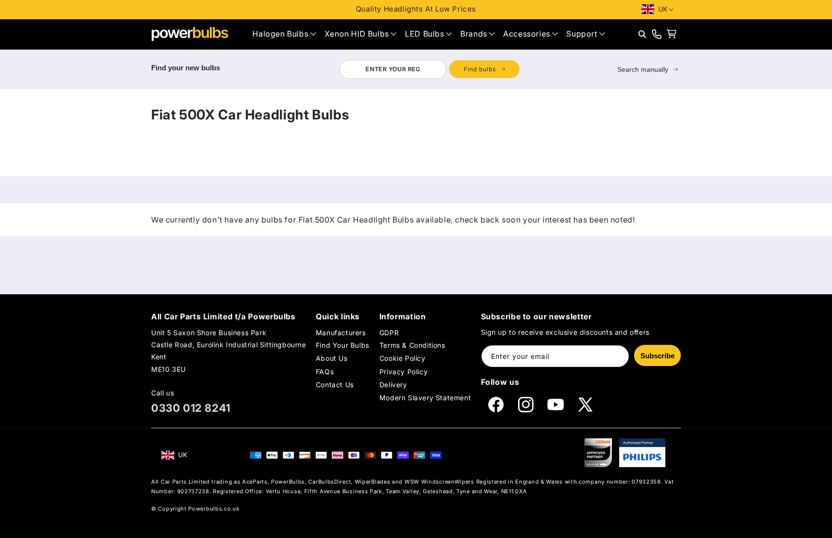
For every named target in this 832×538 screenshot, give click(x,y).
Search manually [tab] (642, 69)
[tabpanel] (429, 69)
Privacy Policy (403, 371)
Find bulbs (480, 69)
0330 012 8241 (191, 408)
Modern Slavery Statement (425, 398)
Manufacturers (341, 332)
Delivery (393, 385)
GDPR (389, 332)
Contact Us (335, 385)
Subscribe (657, 356)
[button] (284, 34)
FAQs (325, 371)
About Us (332, 358)
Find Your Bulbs (342, 345)
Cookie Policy (402, 358)
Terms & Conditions (412, 345)
